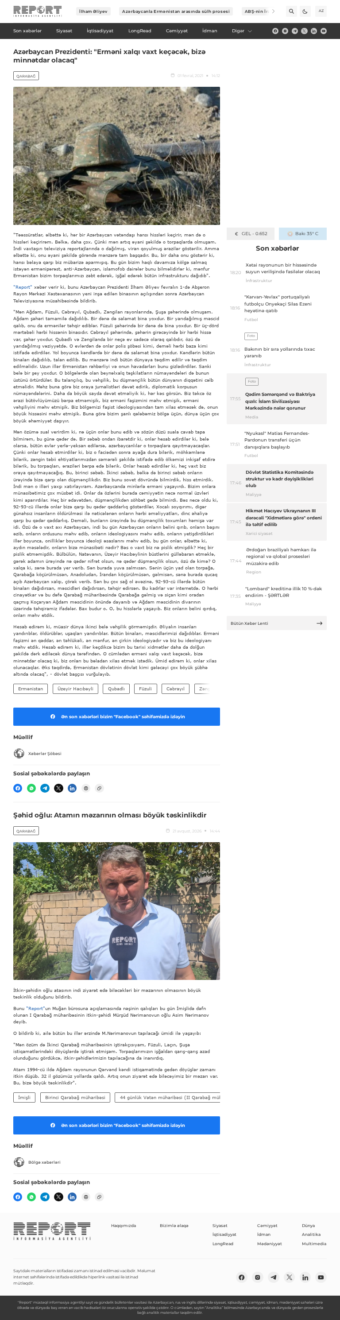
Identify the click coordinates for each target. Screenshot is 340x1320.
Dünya (308, 1225)
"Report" (22, 287)
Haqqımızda (123, 1225)
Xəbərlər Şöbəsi (45, 753)
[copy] (99, 788)
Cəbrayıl (175, 688)
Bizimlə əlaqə (174, 1225)
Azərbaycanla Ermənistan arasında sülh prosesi (176, 11)
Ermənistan (30, 688)
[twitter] (304, 31)
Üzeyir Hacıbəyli (75, 688)
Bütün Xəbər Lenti (249, 623)
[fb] (275, 31)
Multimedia (314, 1243)
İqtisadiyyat (224, 1234)
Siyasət (220, 1225)
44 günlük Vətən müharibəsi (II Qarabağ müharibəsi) (179, 1097)
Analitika (311, 1234)
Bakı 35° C (306, 233)
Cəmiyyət (267, 1225)
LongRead (222, 1243)
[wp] (31, 788)
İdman (263, 1234)
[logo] (37, 11)
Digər (238, 31)
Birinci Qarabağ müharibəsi (75, 1097)
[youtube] (324, 31)
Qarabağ (25, 76)
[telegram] (295, 31)
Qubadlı (116, 688)
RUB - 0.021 (254, 233)
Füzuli (145, 688)
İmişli (24, 1097)
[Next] (269, 11)
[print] (85, 788)
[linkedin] (314, 31)
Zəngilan (208, 688)
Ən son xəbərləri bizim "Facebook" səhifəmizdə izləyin (123, 717)
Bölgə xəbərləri (44, 1162)
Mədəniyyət (269, 1243)
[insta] (285, 31)
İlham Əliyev (93, 11)
